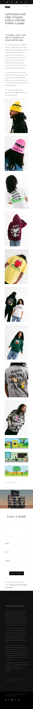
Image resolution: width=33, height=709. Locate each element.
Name (7, 543)
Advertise (14, 679)
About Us (8, 679)
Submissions (8, 681)
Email (7, 552)
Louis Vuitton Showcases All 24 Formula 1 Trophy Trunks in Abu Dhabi (16, 499)
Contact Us (15, 681)
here (17, 92)
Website (7, 561)
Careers (19, 679)
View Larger (17, 114)
